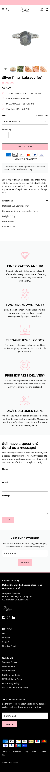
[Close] (44, 368)
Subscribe (25, 401)
